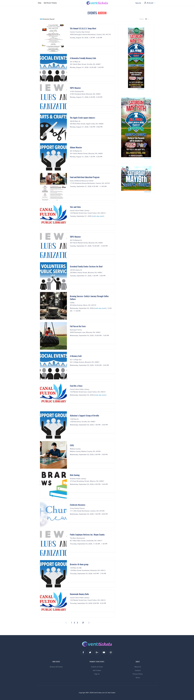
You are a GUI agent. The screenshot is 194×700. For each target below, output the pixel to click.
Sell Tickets (97, 670)
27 (83, 623)
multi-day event (98, 216)
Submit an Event (97, 667)
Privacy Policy (138, 674)
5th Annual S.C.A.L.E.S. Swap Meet (83, 29)
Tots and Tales (75, 207)
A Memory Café (76, 356)
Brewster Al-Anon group (79, 565)
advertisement (141, 89)
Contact (138, 670)
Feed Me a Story (76, 386)
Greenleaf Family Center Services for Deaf (86, 267)
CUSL (72, 446)
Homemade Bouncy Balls (79, 594)
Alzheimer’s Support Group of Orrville (84, 416)
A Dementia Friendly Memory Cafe (83, 58)
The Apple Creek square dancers (82, 118)
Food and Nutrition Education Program (84, 177)
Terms (138, 678)
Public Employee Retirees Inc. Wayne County (87, 535)
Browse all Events (56, 667)
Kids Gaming (75, 475)
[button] (39, 3)
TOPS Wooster (75, 88)
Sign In (97, 674)
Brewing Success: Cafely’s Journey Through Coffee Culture (89, 297)
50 (146, 19)
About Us (137, 667)
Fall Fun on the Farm (78, 327)
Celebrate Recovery (77, 505)
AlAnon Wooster (76, 148)
